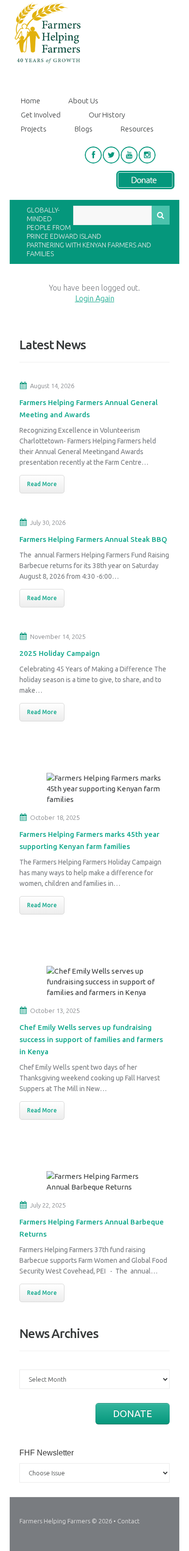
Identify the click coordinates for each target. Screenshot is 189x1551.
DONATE (132, 1413)
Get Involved (41, 115)
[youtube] (129, 155)
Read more (42, 484)
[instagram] (147, 155)
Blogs (84, 129)
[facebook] (93, 155)
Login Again (94, 298)
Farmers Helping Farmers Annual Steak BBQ (93, 539)
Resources (137, 129)
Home (30, 101)
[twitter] (111, 155)
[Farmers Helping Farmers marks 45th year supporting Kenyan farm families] (104, 789)
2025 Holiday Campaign (59, 653)
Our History (107, 115)
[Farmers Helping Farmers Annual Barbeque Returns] (104, 1181)
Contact (128, 1521)
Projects (34, 129)
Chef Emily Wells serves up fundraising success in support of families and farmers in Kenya (91, 1039)
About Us (83, 101)
